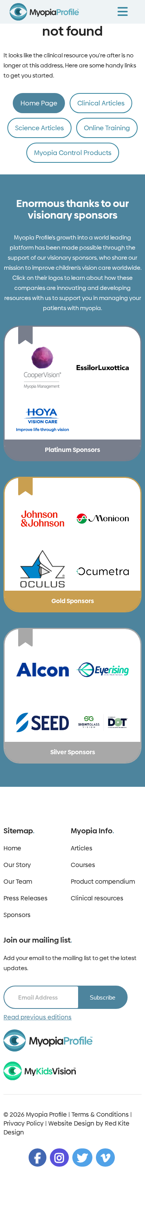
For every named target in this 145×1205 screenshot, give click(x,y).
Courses (83, 864)
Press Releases (25, 898)
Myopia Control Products (72, 152)
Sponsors (17, 914)
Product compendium (103, 881)
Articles (81, 848)
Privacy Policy (23, 1123)
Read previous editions (37, 1017)
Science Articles (39, 128)
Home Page (38, 103)
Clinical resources (97, 898)
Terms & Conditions (100, 1114)
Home (12, 848)
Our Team (17, 881)
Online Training (107, 128)
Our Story (17, 864)
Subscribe (102, 997)
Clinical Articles (101, 103)
